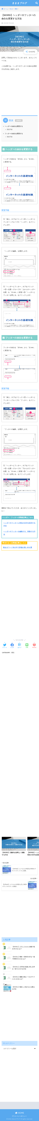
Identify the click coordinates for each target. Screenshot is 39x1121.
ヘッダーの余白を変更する (14, 126)
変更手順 (9, 129)
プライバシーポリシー (19, 1116)
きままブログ (19, 3)
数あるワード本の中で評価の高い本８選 (17, 547)
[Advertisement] (19, 92)
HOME (20, 1113)
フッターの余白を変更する (14, 133)
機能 (12, 652)
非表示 (19, 120)
